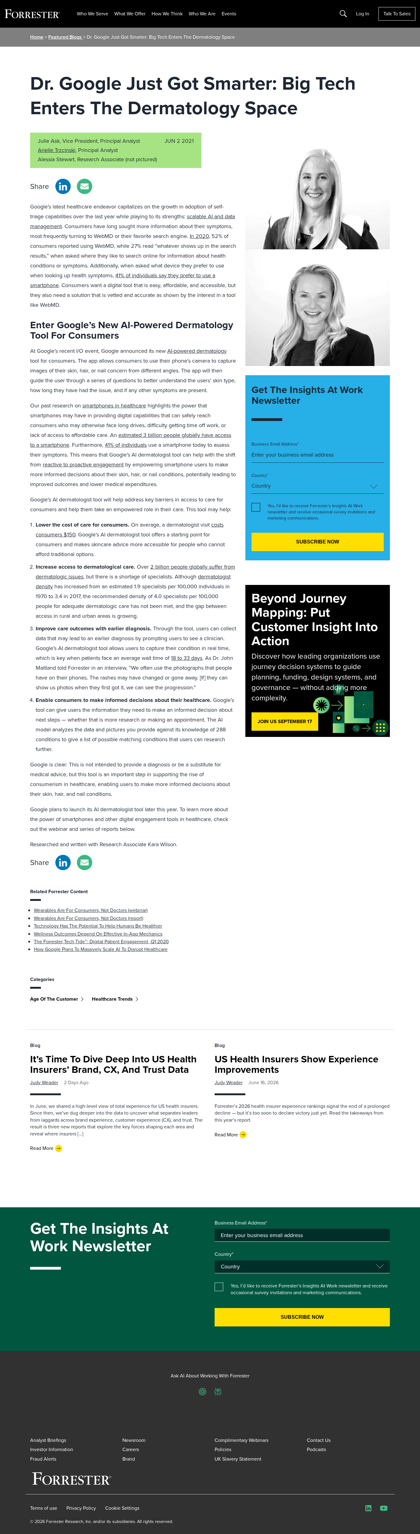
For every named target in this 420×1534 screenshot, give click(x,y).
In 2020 (199, 236)
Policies (223, 1449)
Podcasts (316, 1449)
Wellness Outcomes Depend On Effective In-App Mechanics (98, 933)
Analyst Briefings (48, 1440)
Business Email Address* (275, 444)
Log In (362, 13)
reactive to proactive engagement (83, 465)
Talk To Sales (396, 13)
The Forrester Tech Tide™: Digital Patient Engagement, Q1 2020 (101, 941)
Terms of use (43, 1508)
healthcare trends (112, 999)
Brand (128, 1458)
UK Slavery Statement (238, 1458)
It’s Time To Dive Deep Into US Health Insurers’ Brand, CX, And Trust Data (113, 1064)
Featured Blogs (65, 37)
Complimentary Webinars (241, 1440)
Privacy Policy (81, 1508)
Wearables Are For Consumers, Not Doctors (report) (88, 918)
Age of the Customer (54, 999)
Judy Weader (44, 1082)
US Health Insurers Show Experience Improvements (296, 1064)
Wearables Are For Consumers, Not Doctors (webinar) (91, 910)
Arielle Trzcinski (56, 150)
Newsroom (133, 1440)
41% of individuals (126, 445)
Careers (130, 1449)
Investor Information (51, 1449)
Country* (260, 476)
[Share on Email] (84, 186)
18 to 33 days (186, 658)
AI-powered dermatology (197, 351)
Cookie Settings (122, 1508)
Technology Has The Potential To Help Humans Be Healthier (98, 925)
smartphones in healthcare (114, 406)
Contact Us (319, 1440)
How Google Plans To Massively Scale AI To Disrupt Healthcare (101, 949)
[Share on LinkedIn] (63, 186)
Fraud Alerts (43, 1458)
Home (36, 37)
